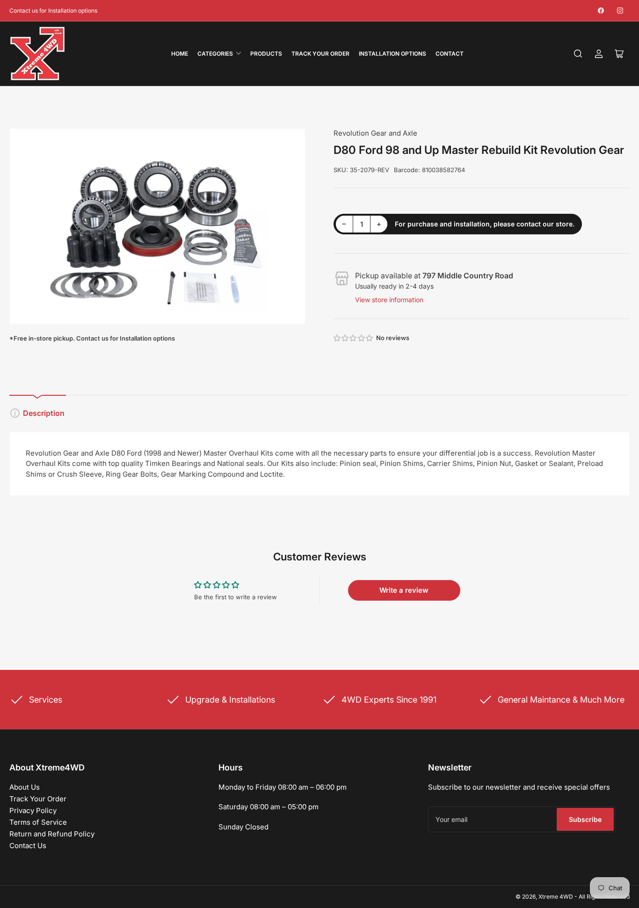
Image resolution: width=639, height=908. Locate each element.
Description (44, 413)
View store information (389, 300)
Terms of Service (38, 822)
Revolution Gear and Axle (375, 133)
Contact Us (27, 845)
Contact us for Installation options (53, 10)
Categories (215, 53)
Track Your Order (320, 53)
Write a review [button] (403, 590)
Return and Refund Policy (51, 833)
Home (179, 53)
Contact (450, 53)
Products (266, 53)
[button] (354, 338)
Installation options (392, 53)
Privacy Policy (33, 810)
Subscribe (585, 819)
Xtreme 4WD (555, 896)
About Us (24, 787)
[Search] (578, 54)
